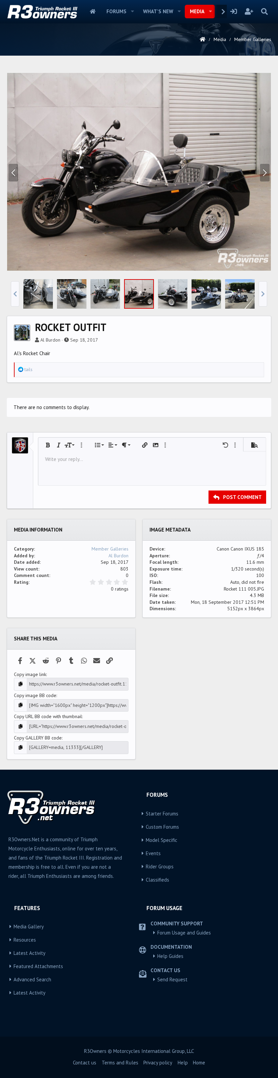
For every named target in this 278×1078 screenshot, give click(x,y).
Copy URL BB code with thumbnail (48, 716)
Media (197, 11)
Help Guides (170, 956)
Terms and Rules (120, 1062)
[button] (132, 11)
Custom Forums (162, 827)
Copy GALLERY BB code (38, 738)
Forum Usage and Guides (184, 932)
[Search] (264, 11)
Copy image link (30, 674)
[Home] (202, 39)
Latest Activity (29, 953)
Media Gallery (29, 926)
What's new (158, 11)
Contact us (84, 1062)
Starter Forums (162, 813)
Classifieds (157, 880)
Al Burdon (50, 340)
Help (183, 1062)
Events (153, 853)
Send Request (172, 979)
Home (93, 11)
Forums (116, 11)
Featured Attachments (38, 966)
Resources (25, 940)
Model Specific (161, 840)
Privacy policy (157, 1062)
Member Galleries (110, 549)
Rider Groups (160, 866)
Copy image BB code (35, 695)
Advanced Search (32, 979)
